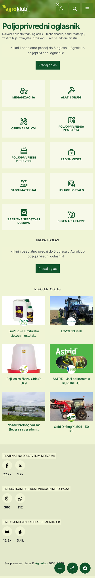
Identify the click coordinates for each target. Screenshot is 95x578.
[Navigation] (87, 8)
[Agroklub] (16, 8)
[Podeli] (72, 568)
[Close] (74, 8)
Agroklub (41, 563)
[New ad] (59, 568)
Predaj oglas (47, 65)
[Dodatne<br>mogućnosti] (85, 568)
